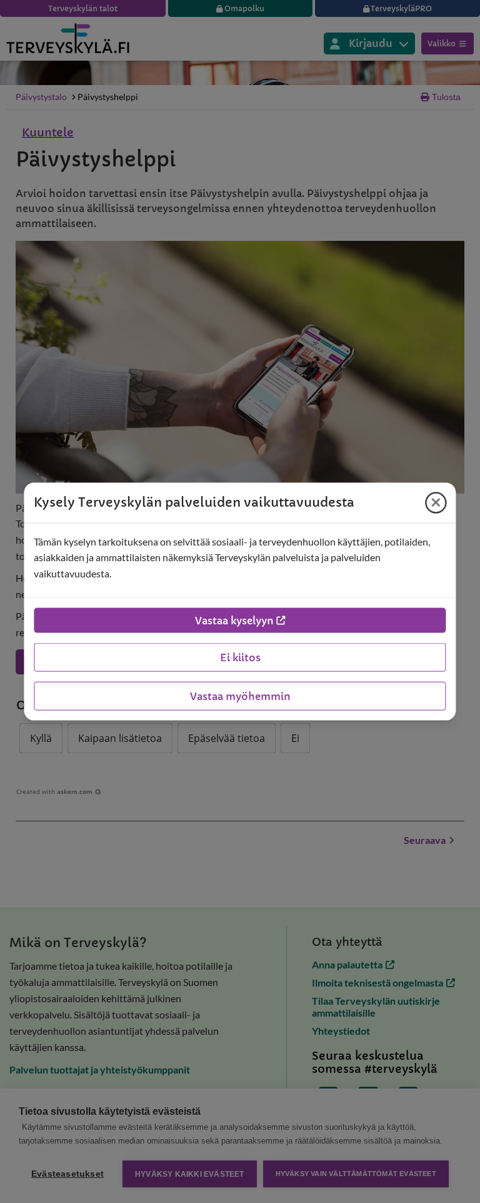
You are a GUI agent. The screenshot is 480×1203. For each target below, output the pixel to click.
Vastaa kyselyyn (234, 620)
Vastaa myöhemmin (240, 696)
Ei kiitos (240, 657)
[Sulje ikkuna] (436, 502)
